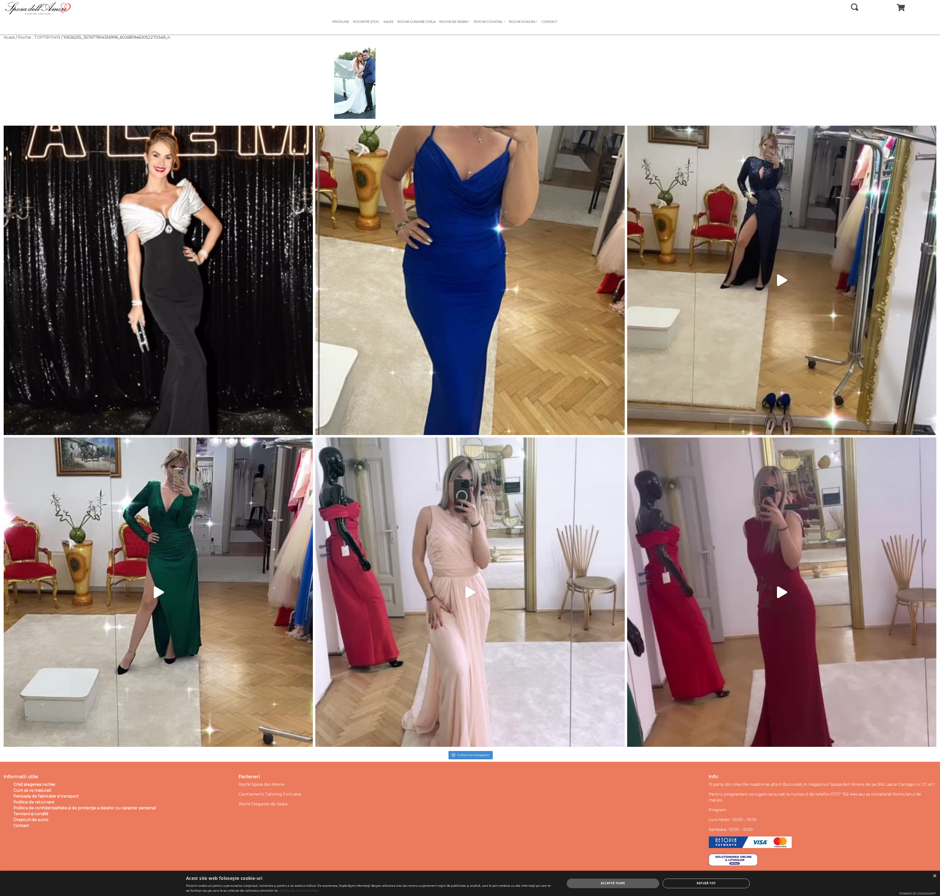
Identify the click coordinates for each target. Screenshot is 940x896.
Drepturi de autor (31, 819)
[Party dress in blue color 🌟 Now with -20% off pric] (469, 280)
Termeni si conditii (30, 813)
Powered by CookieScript (917, 893)
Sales (388, 22)
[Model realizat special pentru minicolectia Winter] (781, 280)
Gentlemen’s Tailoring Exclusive (270, 794)
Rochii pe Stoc (366, 22)
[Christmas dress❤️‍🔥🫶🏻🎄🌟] (781, 592)
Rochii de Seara (453, 22)
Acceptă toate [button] (613, 883)
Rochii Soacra (522, 22)
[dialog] (470, 883)
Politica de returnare (33, 802)
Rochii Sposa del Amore (261, 784)
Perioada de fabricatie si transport (46, 796)
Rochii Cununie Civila (416, 22)
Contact (549, 22)
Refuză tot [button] (706, 883)
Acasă (9, 37)
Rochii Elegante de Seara (263, 804)
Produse (340, 22)
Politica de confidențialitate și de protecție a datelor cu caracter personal (84, 808)
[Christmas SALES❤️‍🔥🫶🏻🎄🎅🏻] (469, 592)
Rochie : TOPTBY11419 (39, 37)
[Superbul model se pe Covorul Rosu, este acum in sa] (158, 280)
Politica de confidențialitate (299, 890)
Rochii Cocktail (488, 22)
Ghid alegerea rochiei (34, 784)
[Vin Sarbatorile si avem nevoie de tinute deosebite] (158, 592)
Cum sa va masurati (32, 790)
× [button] (934, 876)
